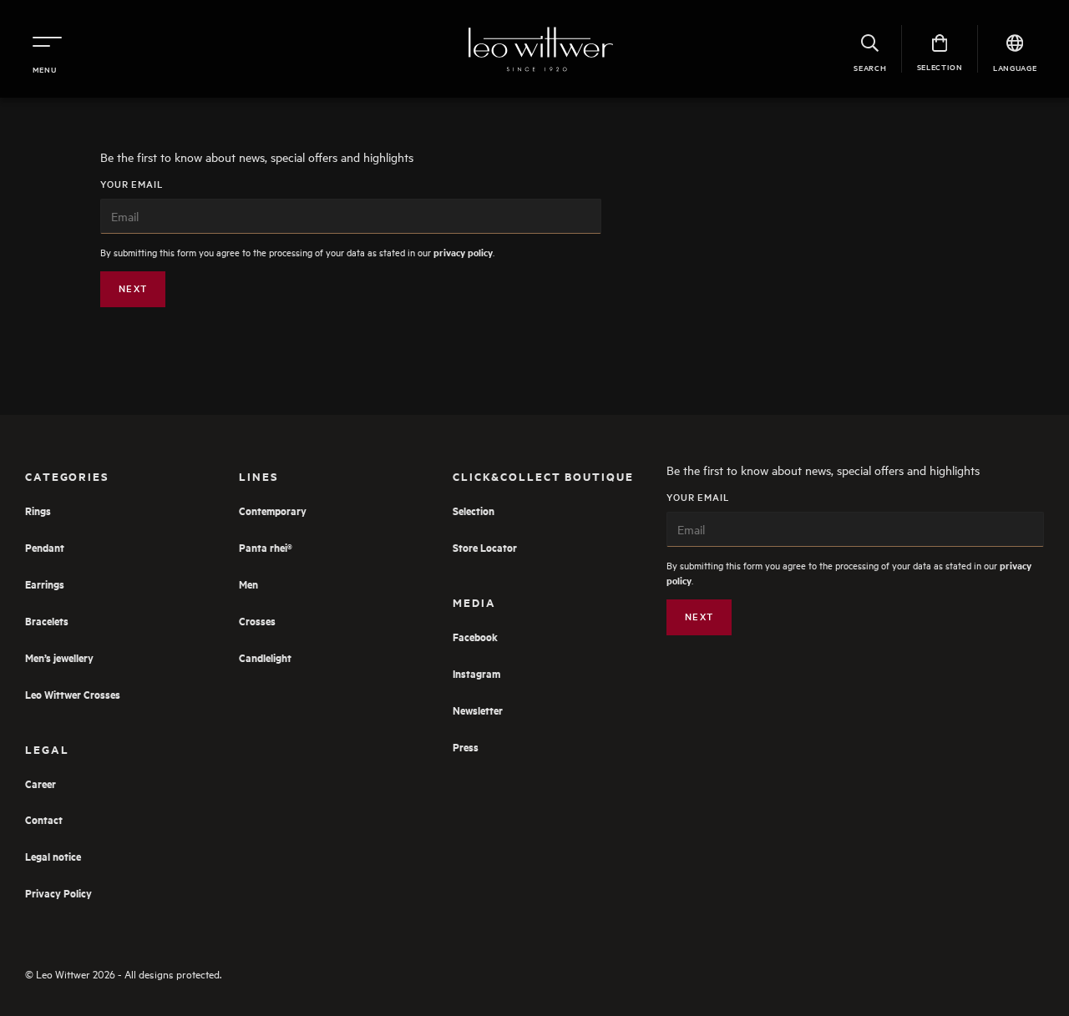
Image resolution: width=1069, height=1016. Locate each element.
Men (248, 584)
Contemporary (273, 510)
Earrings (44, 584)
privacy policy (463, 252)
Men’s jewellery (59, 657)
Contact (44, 819)
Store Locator (485, 547)
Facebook (475, 636)
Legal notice (53, 856)
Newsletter (478, 710)
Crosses (257, 621)
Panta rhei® (265, 547)
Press (466, 747)
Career (40, 783)
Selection (473, 510)
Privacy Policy (58, 893)
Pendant (44, 547)
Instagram (476, 673)
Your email (132, 184)
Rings (38, 510)
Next (133, 288)
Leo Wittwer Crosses (72, 694)
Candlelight (265, 657)
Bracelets (46, 621)
